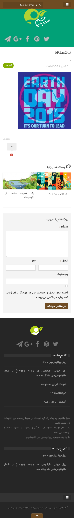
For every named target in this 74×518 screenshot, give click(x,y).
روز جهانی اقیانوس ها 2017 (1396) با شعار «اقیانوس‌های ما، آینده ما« (35, 373)
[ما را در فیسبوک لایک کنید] (27, 40)
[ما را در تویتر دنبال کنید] (46, 40)
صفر (6, 65)
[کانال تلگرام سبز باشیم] (8, 40)
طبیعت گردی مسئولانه (53, 384)
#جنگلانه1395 (58, 393)
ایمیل (64, 260)
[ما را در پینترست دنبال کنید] (37, 40)
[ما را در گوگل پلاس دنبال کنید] (17, 40)
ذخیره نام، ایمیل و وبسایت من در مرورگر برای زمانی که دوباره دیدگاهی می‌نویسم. (37, 295)
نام (33, 260)
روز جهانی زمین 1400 (53, 362)
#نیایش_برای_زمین (55, 402)
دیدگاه (63, 226)
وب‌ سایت (62, 274)
